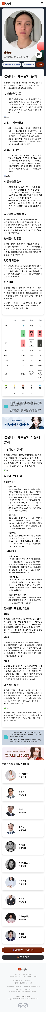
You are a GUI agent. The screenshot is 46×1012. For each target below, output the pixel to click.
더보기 (40, 65)
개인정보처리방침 (25, 996)
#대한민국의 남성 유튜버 (11, 65)
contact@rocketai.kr (33, 986)
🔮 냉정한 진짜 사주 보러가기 (23, 950)
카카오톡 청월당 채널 (16, 986)
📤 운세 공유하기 (23, 957)
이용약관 (18, 996)
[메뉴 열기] (42, 3)
